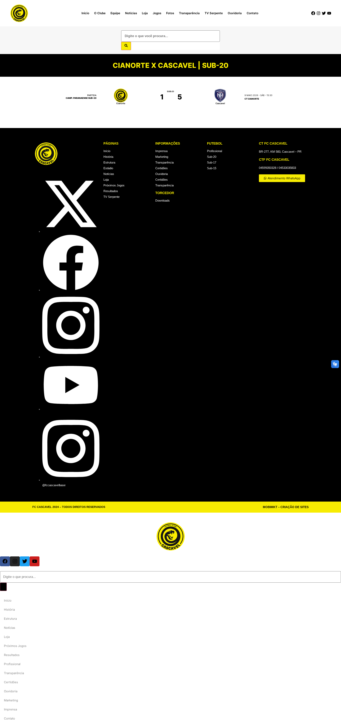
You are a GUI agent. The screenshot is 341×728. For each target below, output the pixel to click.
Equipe (115, 13)
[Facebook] (313, 13)
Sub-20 (211, 156)
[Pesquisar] (126, 46)
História (108, 156)
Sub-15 (211, 168)
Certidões (161, 168)
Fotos (170, 13)
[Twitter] (324, 13)
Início (85, 13)
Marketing (161, 156)
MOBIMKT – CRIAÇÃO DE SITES (286, 507)
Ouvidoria (235, 13)
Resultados (110, 191)
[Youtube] (329, 13)
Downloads (162, 200)
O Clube (100, 13)
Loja (145, 13)
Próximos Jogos (114, 185)
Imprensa (161, 151)
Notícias (131, 13)
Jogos (157, 13)
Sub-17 (211, 162)
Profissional (214, 151)
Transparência (189, 13)
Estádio (108, 168)
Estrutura (109, 162)
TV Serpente (214, 13)
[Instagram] (318, 13)
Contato (252, 13)
